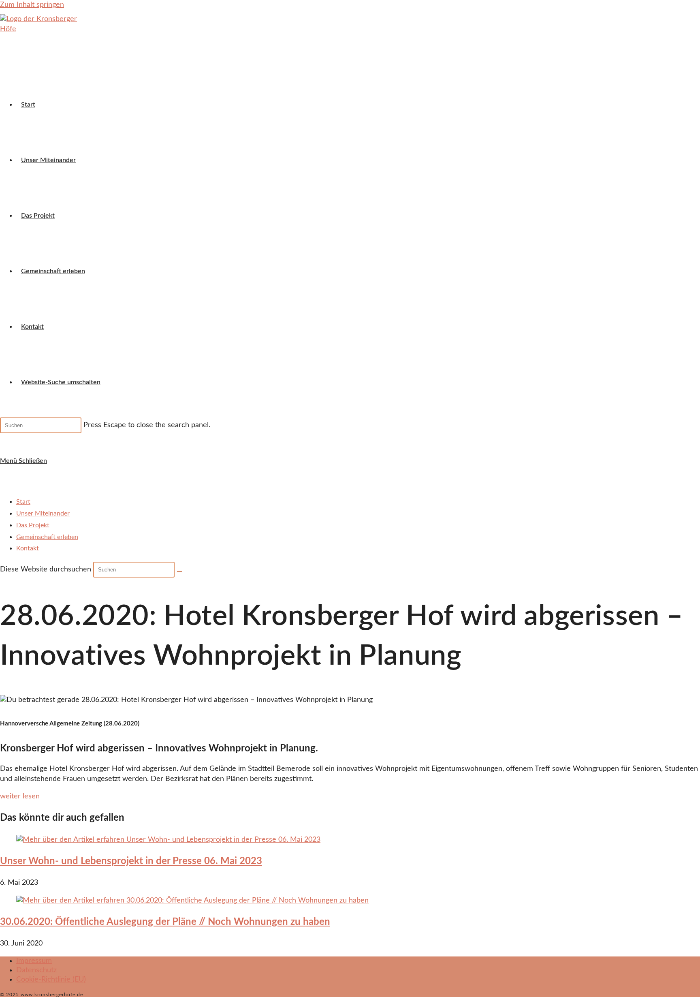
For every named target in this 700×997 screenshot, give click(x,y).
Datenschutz (36, 970)
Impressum (34, 961)
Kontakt (27, 548)
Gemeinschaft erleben (47, 537)
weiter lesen (20, 796)
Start (23, 501)
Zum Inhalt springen (32, 5)
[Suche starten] (179, 571)
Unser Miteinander (43, 513)
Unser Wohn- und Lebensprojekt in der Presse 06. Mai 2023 (131, 861)
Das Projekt (32, 525)
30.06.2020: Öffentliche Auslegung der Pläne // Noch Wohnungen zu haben (165, 922)
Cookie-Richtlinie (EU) (51, 979)
